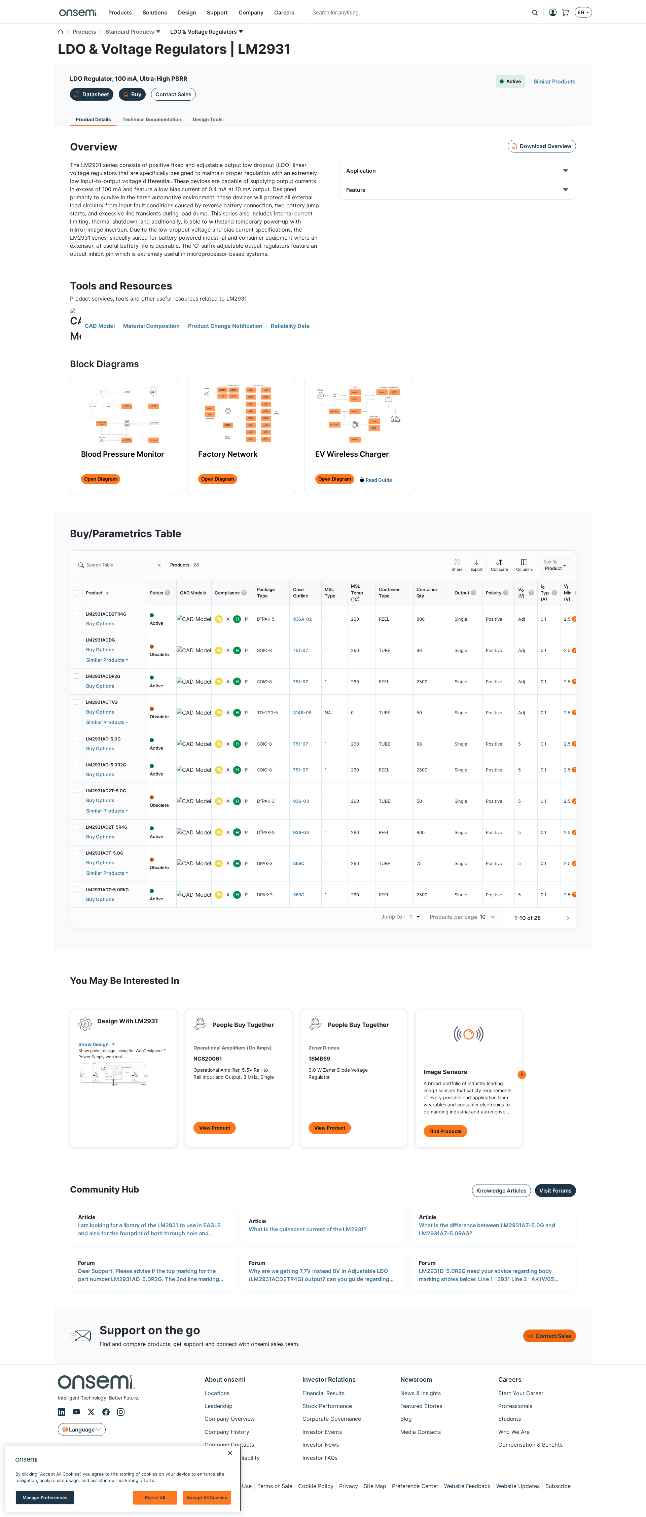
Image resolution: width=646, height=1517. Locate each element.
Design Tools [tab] (208, 119)
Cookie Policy (315, 1486)
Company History (227, 1431)
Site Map (375, 1486)
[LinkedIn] (62, 1412)
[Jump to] (418, 916)
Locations (217, 1393)
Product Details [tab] (93, 119)
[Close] (230, 1453)
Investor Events (322, 1431)
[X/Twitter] (92, 1412)
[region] (123, 1479)
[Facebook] (107, 1412)
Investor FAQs (319, 1457)
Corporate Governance (331, 1418)
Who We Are (514, 1431)
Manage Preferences (45, 1497)
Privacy (348, 1486)
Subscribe (558, 1486)
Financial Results (323, 1393)
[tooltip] (477, 565)
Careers (510, 1379)
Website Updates (518, 1486)
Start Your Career (520, 1393)
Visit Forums (555, 1190)
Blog (406, 1418)
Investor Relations (329, 1379)
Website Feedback (467, 1486)
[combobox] (417, 13)
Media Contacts (420, 1431)
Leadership (218, 1406)
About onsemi (225, 1379)
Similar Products (105, 660)
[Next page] (567, 917)
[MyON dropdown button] (555, 12)
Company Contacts (229, 1444)
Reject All (155, 1497)
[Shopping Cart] (568, 12)
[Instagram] (120, 1412)
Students (509, 1418)
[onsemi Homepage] (78, 12)
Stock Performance (327, 1406)
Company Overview (230, 1418)
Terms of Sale (274, 1486)
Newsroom (416, 1379)
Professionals (515, 1406)
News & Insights (420, 1393)
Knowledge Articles (501, 1190)
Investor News (320, 1444)
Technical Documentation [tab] (151, 119)
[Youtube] (77, 1412)
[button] (535, 12)
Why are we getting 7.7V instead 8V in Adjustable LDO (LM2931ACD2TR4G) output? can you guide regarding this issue (319, 1275)
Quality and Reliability (232, 1457)
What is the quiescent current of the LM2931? (308, 1229)
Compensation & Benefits (530, 1444)
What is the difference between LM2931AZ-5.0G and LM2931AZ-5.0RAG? (487, 1229)
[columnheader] (114, 593)
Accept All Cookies (207, 1497)
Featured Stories (421, 1406)
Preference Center (415, 1486)
